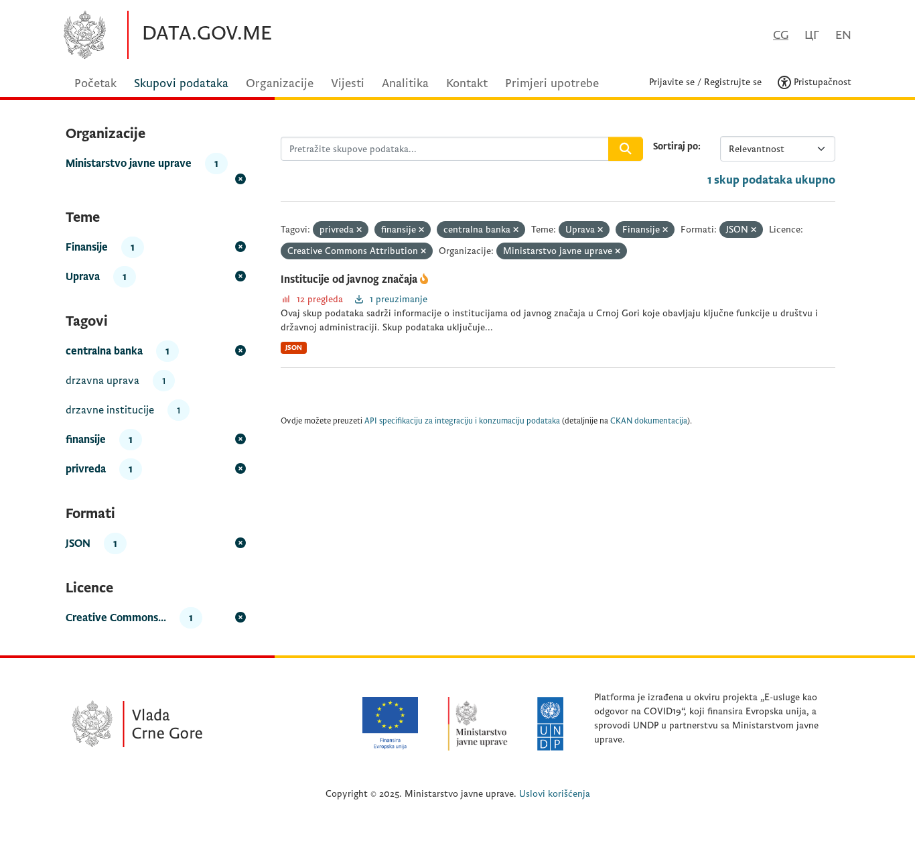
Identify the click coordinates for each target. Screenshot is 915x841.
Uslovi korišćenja (554, 793)
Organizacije (279, 83)
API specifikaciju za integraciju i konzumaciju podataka (462, 421)
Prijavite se (672, 82)
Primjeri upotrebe (552, 83)
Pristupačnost (821, 82)
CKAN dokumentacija (648, 421)
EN (843, 35)
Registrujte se (733, 82)
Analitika (405, 83)
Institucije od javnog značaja (350, 279)
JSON (293, 347)
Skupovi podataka (181, 83)
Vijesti (347, 83)
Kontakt (467, 83)
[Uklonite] (359, 230)
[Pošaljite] (625, 149)
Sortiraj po (675, 146)
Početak (95, 83)
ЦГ (811, 35)
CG (780, 35)
